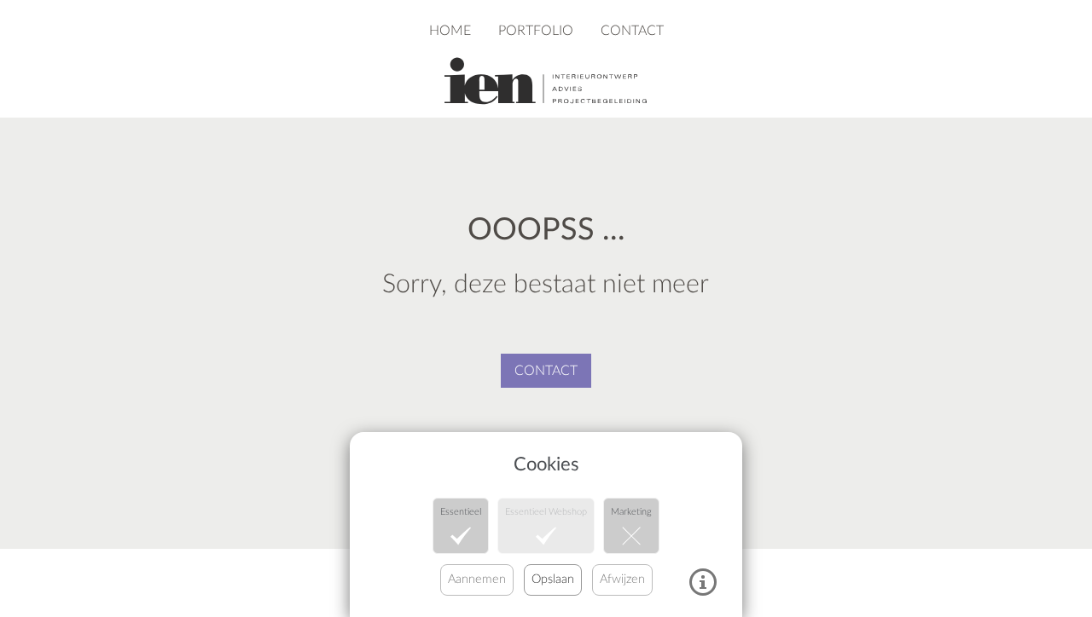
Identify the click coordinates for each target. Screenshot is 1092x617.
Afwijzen (622, 579)
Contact (632, 30)
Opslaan (552, 579)
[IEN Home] (546, 80)
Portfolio (535, 30)
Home (450, 30)
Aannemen (477, 579)
